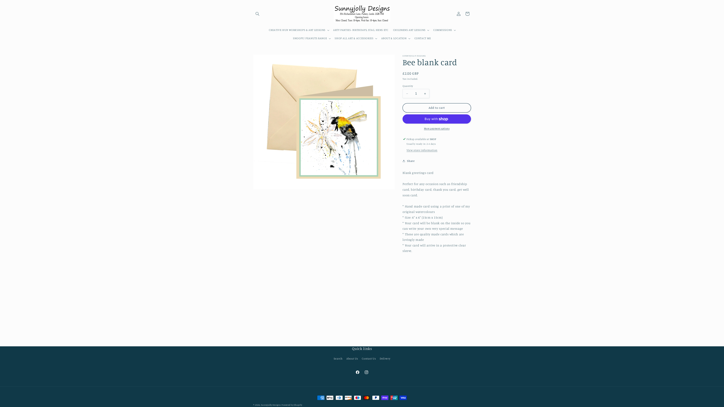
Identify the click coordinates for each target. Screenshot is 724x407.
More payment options (437, 128)
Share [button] (411, 160)
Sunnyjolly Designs (271, 405)
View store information (421, 150)
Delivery (385, 358)
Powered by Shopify (291, 405)
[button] (257, 13)
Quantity (408, 85)
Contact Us (369, 358)
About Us (352, 358)
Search (338, 358)
